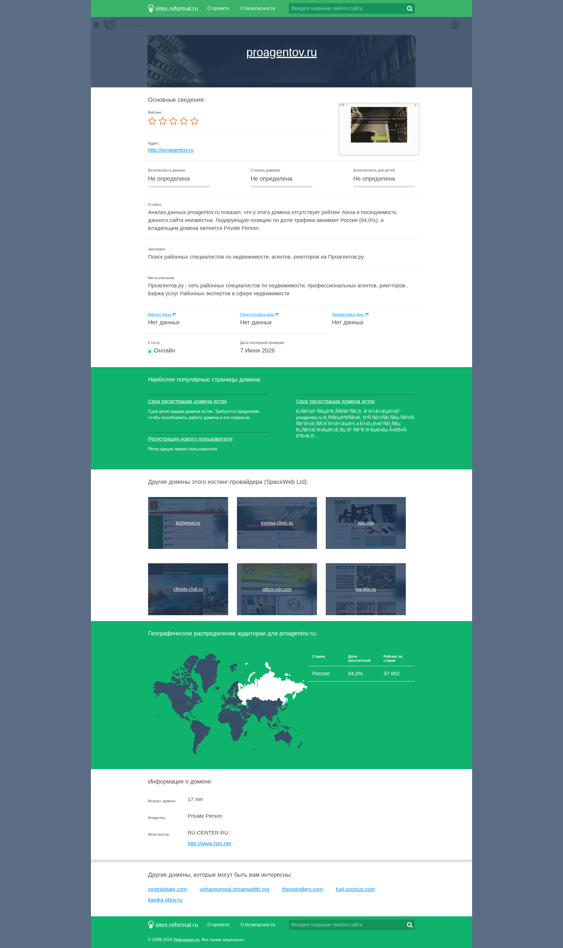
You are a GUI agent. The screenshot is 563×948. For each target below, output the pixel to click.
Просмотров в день (348, 315)
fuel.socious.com (355, 889)
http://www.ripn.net (209, 844)
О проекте (218, 8)
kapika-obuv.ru (165, 900)
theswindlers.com (302, 889)
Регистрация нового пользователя (190, 439)
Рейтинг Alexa (159, 315)
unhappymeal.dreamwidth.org (234, 889)
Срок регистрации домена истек (187, 401)
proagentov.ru (281, 52)
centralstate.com (167, 889)
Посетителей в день (257, 315)
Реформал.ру (186, 939)
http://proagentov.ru (171, 150)
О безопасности (257, 8)
